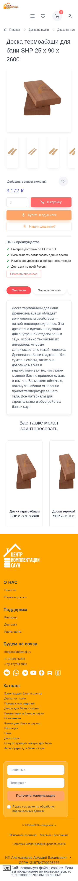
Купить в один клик (42, 215)
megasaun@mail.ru (17, 651)
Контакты (10, 617)
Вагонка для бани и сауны (23, 693)
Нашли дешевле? (41, 226)
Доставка (10, 624)
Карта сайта (12, 631)
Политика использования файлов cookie (39, 844)
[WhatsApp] (16, 672)
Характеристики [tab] (49, 290)
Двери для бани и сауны (21, 708)
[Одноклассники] (58, 672)
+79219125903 (14, 659)
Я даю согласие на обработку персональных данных (33, 808)
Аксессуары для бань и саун (24, 748)
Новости (10, 590)
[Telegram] (25, 672)
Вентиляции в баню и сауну (24, 713)
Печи (7, 733)
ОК (6, 868)
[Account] (70, 16)
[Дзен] (42, 672)
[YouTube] (33, 672)
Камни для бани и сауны (21, 723)
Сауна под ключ (15, 597)
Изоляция (11, 728)
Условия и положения (54, 835)
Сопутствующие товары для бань (28, 743)
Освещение (12, 718)
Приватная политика (23, 835)
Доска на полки (15, 698)
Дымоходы (12, 738)
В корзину (54, 202)
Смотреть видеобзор (23, 274)
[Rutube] (50, 672)
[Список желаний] (43, 16)
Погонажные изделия (19, 703)
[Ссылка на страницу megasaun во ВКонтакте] (6, 672)
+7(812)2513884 (15, 664)
